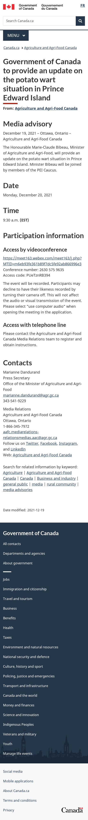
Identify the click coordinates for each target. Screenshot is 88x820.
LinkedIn (18, 449)
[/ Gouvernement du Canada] (33, 6)
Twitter (32, 443)
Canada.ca (11, 47)
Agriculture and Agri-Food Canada (50, 47)
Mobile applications (18, 781)
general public (15, 484)
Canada (26, 478)
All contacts (12, 544)
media (37, 484)
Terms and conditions (20, 800)
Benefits (9, 618)
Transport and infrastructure (25, 686)
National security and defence (26, 657)
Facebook (48, 443)
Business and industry (56, 478)
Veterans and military (19, 734)
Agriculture (13, 472)
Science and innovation (21, 715)
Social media (13, 771)
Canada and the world (20, 695)
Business (10, 608)
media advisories (18, 489)
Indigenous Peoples (18, 724)
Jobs (6, 579)
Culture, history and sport (23, 666)
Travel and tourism (17, 598)
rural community (61, 484)
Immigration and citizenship (25, 589)
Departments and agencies (24, 553)
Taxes (7, 637)
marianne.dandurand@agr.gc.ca (31, 395)
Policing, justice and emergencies (29, 676)
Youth (7, 744)
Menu (13, 35)
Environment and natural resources (30, 647)
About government (18, 563)
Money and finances (18, 705)
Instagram (68, 443)
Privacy (8, 810)
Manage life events (17, 753)
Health (8, 627)
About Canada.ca (16, 791)
